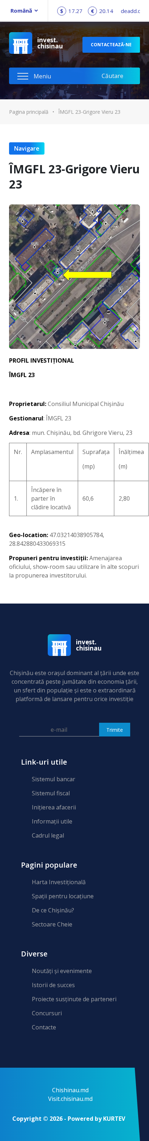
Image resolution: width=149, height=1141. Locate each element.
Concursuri (47, 1013)
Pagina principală (28, 111)
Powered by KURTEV (96, 1119)
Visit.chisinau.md (70, 1099)
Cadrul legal (48, 835)
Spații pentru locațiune (63, 896)
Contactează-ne (111, 45)
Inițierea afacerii (54, 807)
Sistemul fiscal (51, 793)
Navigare (26, 148)
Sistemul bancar (53, 779)
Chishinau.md (70, 1090)
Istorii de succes (53, 985)
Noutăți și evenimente (62, 971)
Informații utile (52, 821)
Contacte (44, 1027)
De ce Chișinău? (53, 910)
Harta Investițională (59, 882)
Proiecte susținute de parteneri (74, 999)
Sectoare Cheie (52, 924)
